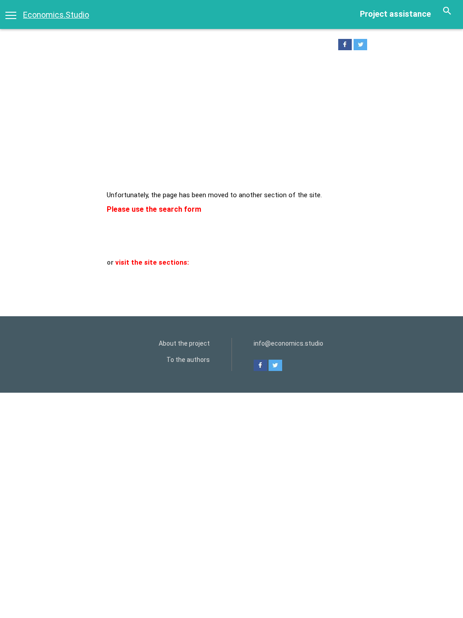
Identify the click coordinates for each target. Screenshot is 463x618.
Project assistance (395, 14)
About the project (184, 343)
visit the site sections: (152, 262)
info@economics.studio (288, 343)
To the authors (188, 359)
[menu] (11, 14)
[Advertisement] (231, 122)
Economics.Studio (56, 14)
